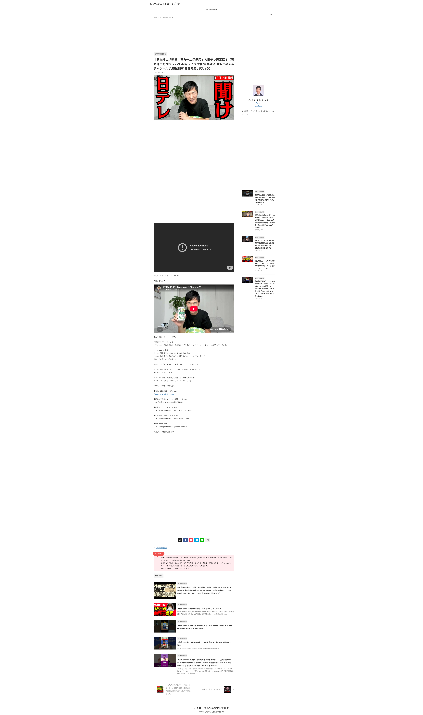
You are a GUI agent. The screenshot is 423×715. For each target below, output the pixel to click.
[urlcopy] (207, 540)
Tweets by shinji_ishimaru (164, 394)
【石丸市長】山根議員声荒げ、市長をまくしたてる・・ (199, 608)
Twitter (258, 103)
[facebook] (185, 540)
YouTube (258, 106)
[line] (202, 540)
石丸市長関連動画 (211, 9)
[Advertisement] (194, 34)
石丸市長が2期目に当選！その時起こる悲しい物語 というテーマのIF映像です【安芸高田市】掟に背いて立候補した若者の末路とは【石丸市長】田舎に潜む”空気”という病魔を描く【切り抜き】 (204, 590)
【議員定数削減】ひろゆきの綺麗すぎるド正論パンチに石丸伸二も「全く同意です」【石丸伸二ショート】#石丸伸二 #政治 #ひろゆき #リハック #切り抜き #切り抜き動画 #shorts (265, 288)
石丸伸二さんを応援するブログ (164, 3)
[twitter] (180, 540)
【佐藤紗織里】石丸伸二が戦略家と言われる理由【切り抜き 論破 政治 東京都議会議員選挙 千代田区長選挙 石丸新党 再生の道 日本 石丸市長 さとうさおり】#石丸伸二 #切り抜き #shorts (204, 662)
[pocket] (191, 540)
